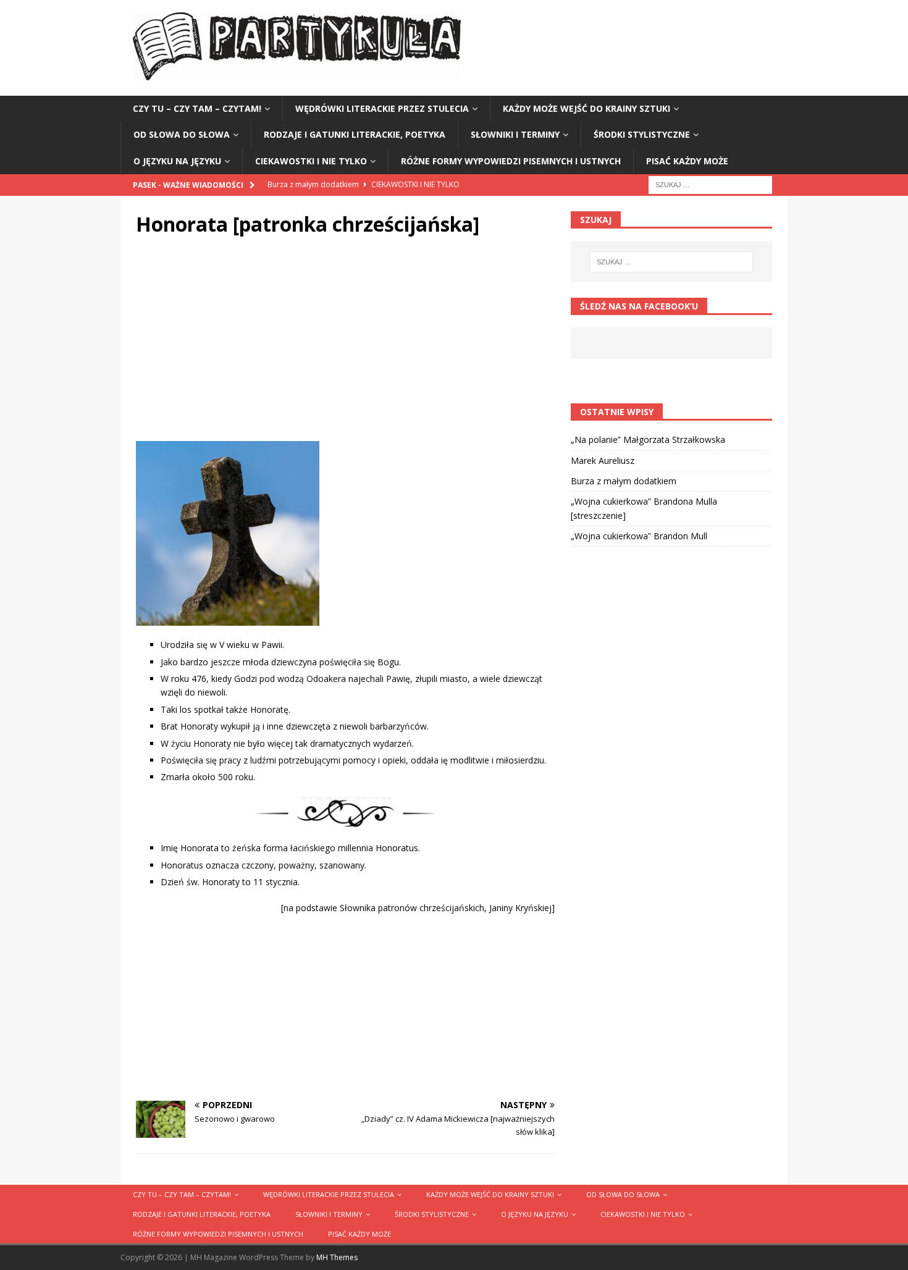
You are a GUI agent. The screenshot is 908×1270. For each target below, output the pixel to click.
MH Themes (337, 1257)
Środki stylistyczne (642, 134)
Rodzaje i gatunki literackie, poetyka (354, 134)
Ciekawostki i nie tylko (311, 161)
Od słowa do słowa (181, 134)
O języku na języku (177, 161)
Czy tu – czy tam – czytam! (197, 108)
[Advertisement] (345, 342)
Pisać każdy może (687, 161)
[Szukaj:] (710, 184)
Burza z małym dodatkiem (623, 481)
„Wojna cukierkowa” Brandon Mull (639, 536)
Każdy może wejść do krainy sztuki (586, 108)
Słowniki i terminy (515, 134)
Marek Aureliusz (602, 460)
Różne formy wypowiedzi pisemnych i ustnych (511, 161)
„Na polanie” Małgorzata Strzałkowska (648, 439)
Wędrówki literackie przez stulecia (382, 108)
